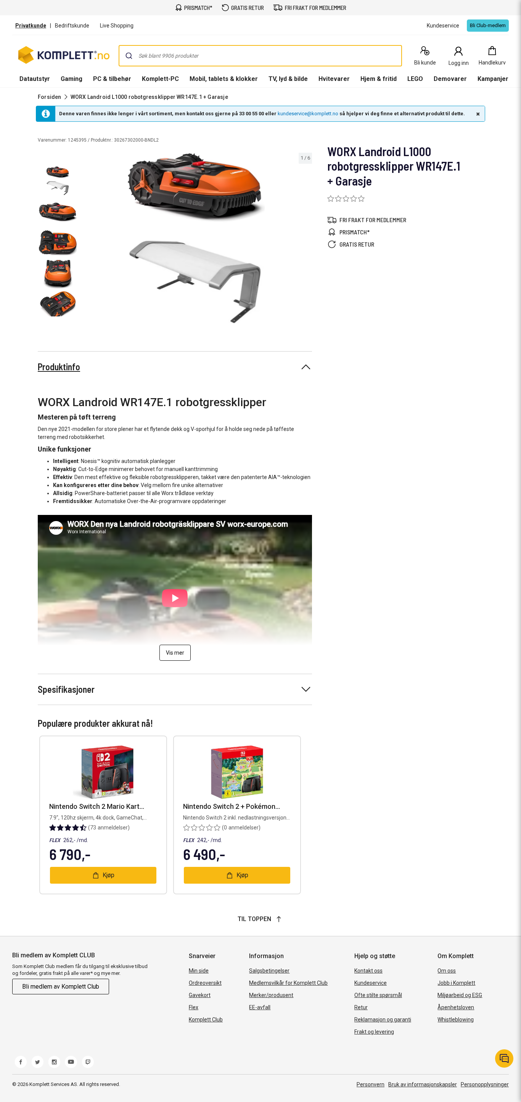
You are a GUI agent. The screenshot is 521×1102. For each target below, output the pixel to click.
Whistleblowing (455, 1019)
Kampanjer (493, 78)
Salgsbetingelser (269, 971)
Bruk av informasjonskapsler (422, 1084)
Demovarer (450, 78)
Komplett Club (206, 1019)
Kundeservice (370, 983)
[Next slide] (305, 240)
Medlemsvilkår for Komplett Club (288, 983)
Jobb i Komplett (456, 983)
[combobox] (260, 55)
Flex (193, 1007)
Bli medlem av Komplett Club (60, 986)
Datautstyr (34, 78)
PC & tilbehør (112, 78)
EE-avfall (259, 1007)
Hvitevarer (334, 78)
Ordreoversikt (205, 983)
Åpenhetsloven (455, 1007)
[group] (196, 238)
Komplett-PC (160, 78)
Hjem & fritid (378, 78)
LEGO (415, 78)
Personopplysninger (485, 1084)
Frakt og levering (374, 1032)
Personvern (370, 1084)
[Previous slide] (87, 240)
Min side (199, 971)
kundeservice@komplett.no (308, 113)
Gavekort (200, 995)
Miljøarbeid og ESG (459, 995)
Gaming (71, 78)
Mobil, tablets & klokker (224, 78)
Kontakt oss (368, 971)
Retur (361, 1007)
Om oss (446, 971)
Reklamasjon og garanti (382, 1019)
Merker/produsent (271, 995)
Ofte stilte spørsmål (378, 995)
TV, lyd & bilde (288, 78)
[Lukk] (477, 113)
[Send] (128, 55)
